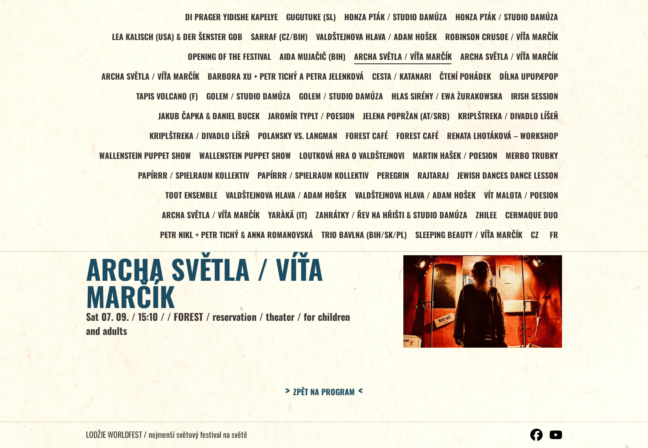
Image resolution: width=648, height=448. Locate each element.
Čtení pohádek (465, 76)
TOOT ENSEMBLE (191, 195)
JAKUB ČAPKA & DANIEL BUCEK (209, 115)
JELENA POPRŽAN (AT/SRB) (406, 115)
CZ (535, 234)
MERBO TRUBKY (532, 155)
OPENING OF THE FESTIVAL (229, 56)
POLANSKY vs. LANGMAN (297, 135)
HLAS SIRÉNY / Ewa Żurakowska (447, 96)
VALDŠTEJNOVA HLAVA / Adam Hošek (376, 36)
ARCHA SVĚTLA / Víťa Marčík (403, 56)
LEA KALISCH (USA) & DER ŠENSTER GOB (177, 36)
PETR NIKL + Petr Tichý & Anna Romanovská (236, 234)
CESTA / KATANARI (401, 76)
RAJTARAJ (433, 175)
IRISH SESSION (534, 96)
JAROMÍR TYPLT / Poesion (311, 115)
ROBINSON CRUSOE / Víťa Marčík (501, 36)
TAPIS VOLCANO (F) (167, 96)
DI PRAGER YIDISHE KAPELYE (231, 16)
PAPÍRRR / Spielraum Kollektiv (193, 175)
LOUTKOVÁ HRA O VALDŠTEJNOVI (351, 155)
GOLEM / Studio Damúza (248, 96)
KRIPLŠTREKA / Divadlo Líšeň (508, 115)
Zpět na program (324, 391)
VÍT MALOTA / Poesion (521, 195)
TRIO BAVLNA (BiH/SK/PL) (364, 234)
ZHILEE (486, 214)
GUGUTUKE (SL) (311, 16)
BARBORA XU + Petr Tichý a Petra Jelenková (286, 76)
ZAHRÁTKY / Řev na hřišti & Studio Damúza (391, 214)
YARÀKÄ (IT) (287, 214)
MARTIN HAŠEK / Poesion (455, 155)
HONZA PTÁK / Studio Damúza (395, 16)
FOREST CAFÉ (367, 135)
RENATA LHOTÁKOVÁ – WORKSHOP (502, 135)
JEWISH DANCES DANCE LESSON (507, 175)
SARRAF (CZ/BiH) (279, 36)
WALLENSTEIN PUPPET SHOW (145, 155)
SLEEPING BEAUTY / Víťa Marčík (468, 234)
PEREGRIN (393, 175)
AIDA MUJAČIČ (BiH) (312, 56)
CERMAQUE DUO (531, 214)
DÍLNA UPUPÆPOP (528, 76)
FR (554, 234)
